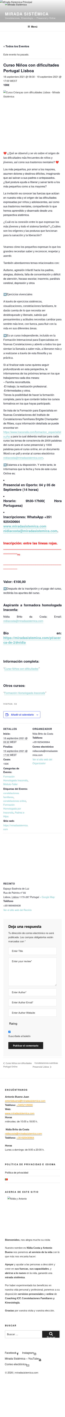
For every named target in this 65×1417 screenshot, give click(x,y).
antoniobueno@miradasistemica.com (25, 1100)
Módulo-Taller (10, 784)
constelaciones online (14, 801)
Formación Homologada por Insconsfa (12, 808)
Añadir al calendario (22, 714)
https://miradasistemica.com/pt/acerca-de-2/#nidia (32, 640)
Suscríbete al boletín (19, 1036)
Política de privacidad (16, 1172)
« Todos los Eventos (16, 46)
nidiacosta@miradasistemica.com (23, 458)
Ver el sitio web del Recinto (17, 910)
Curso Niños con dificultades (21, 669)
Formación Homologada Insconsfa (24, 693)
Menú (34, 26)
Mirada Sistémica (27, 14)
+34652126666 (24, 1105)
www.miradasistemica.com (24, 526)
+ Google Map (47, 897)
